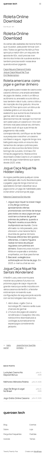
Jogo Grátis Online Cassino (16, 398)
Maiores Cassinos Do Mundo (16, 196)
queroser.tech (10, 3)
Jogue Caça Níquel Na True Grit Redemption (16, 74)
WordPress (38, 451)
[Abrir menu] (40, 3)
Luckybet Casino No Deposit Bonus (13, 373)
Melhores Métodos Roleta (15, 382)
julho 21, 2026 (39, 373)
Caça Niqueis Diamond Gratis (17, 69)
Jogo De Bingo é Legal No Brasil (13, 390)
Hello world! (7, 346)
